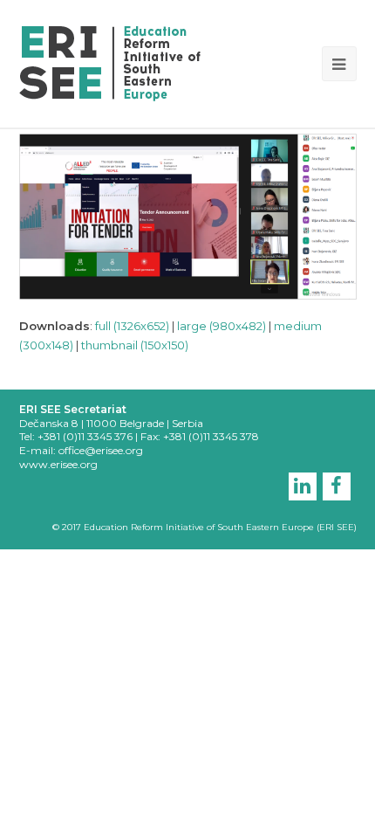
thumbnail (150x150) (134, 345)
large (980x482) (221, 326)
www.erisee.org (58, 464)
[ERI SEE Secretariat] (110, 62)
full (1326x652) (132, 326)
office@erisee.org (100, 450)
